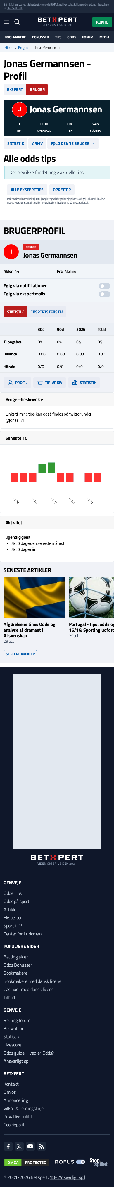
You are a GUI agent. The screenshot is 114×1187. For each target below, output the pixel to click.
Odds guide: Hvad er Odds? (29, 1052)
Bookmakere (15, 37)
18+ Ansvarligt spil (67, 1177)
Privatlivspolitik (18, 1116)
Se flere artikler (20, 654)
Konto (102, 22)
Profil (20, 382)
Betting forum (17, 1020)
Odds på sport (17, 901)
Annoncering (16, 1100)
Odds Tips (13, 893)
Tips (58, 37)
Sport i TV (13, 925)
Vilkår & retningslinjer (24, 1108)
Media (104, 37)
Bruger (37, 89)
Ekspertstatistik (46, 312)
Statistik (15, 143)
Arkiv (37, 143)
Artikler (11, 909)
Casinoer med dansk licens (28, 989)
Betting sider (16, 956)
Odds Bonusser (18, 964)
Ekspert (15, 89)
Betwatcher (15, 1028)
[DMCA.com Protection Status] (27, 1162)
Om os (9, 1092)
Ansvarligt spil (17, 1060)
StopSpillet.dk (14, 8)
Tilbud (9, 997)
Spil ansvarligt (18, 4)
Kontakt (11, 1083)
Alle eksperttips (27, 189)
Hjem (8, 47)
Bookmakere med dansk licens (32, 981)
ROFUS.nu (56, 4)
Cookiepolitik (16, 1124)
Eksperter (13, 917)
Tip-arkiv (53, 382)
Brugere (23, 47)
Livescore (12, 1044)
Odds (71, 37)
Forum (87, 37)
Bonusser (40, 37)
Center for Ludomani (23, 933)
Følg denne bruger (70, 143)
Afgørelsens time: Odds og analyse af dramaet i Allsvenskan (30, 630)
